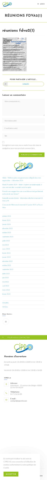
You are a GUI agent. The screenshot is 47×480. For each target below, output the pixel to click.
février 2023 (6, 253)
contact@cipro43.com (18, 401)
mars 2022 (6, 290)
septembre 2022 (7, 269)
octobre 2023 (6, 232)
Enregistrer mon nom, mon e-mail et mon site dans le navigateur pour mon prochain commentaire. (21, 146)
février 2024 (6, 220)
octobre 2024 (6, 216)
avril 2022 (5, 286)
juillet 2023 (6, 241)
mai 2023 (5, 245)
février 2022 (6, 294)
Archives (5, 307)
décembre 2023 (7, 228)
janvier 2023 (6, 257)
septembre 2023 (7, 237)
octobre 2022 (6, 265)
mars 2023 (6, 249)
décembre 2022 (7, 261)
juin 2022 (5, 278)
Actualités (5, 303)
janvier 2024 (6, 224)
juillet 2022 (6, 273)
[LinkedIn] (6, 321)
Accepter (11, 474)
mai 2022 (5, 282)
